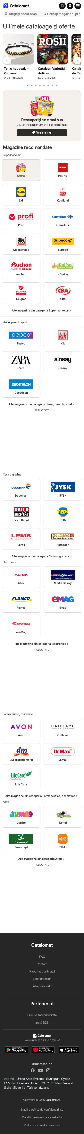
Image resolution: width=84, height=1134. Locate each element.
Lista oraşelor (42, 979)
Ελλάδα (9, 1083)
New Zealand (64, 1083)
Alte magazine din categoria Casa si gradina (40, 556)
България (52, 1079)
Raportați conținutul (42, 971)
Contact (42, 964)
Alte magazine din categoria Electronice (40, 643)
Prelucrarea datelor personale (42, 1125)
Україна (44, 1087)
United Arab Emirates (30, 1079)
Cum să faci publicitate (42, 1015)
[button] (70, 6)
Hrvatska (23, 1083)
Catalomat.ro (53, 1099)
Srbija (7, 1087)
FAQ (42, 957)
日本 (42, 1083)
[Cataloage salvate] (62, 6)
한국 (50, 1083)
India (34, 1083)
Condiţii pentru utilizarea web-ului (42, 1117)
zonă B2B (42, 1022)
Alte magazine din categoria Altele (40, 858)
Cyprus (66, 1079)
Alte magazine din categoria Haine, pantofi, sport (40, 404)
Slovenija (19, 1087)
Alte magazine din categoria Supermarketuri (40, 310)
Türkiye (32, 1087)
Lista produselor (42, 986)
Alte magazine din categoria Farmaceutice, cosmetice (40, 796)
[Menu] (77, 6)
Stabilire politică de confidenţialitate (42, 1109)
